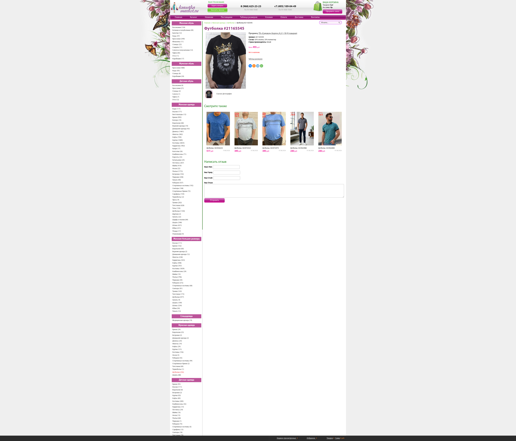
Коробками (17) (178, 59)
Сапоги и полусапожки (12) (182, 50)
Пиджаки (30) (177, 280)
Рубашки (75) (177, 424)
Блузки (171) (177, 112)
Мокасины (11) (178, 42)
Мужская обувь (186, 64)
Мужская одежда (186, 325)
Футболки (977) (178, 297)
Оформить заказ (332, 11)
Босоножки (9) (177, 85)
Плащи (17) (176, 231)
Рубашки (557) (177, 183)
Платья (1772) (177, 171)
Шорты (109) (177, 303)
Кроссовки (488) (178, 68)
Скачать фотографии (224, 94)
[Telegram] (257, 65)
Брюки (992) (177, 117)
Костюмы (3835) (178, 143)
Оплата (283, 17)
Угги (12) (175, 100)
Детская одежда (186, 380)
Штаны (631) (177, 225)
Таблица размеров (248, 17)
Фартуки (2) (176, 214)
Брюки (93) (176, 384)
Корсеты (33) (177, 157)
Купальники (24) (178, 160)
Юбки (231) (176, 228)
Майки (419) (177, 166)
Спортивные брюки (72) (181, 191)
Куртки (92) (176, 395)
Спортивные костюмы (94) (182, 361)
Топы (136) (176, 208)
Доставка (299, 17)
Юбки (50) (176, 308)
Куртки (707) (177, 266)
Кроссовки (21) (178, 88)
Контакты (315, 17)
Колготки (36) (177, 151)
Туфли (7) (175, 97)
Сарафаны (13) (177, 430)
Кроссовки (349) (178, 39)
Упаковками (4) (178, 234)
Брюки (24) (176, 329)
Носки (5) (175, 355)
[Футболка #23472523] (246, 128)
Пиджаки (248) (177, 177)
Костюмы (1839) (178, 269)
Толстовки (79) (177, 435)
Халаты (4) (176, 300)
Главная (178, 17)
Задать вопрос (217, 6)
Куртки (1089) (177, 140)
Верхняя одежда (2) (179, 251)
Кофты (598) (177, 263)
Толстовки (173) (178, 294)
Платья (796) (177, 277)
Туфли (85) (176, 53)
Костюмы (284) (178, 401)
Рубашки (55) (177, 358)
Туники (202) (177, 203)
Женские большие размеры (186, 239)
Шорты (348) (177, 222)
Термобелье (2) (178, 197)
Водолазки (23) (178, 332)
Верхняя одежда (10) (180, 126)
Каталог (193, 17)
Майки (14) (176, 274)
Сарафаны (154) (178, 194)
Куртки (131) (177, 349)
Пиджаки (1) (177, 421)
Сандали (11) (177, 47)
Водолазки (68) (178, 123)
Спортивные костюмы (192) (182, 186)
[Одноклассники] (254, 65)
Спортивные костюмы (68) (182, 286)
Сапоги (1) (176, 94)
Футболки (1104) (178, 211)
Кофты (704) (177, 137)
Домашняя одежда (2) (180, 338)
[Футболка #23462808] (330, 128)
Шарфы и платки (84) (180, 220)
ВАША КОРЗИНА (330, 2)
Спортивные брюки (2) (181, 364)
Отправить (214, 200)
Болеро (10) (176, 120)
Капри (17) (176, 149)
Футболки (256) (178, 372)
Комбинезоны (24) (179, 271)
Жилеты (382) (177, 134)
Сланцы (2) (176, 91)
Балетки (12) (177, 33)
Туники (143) (177, 291)
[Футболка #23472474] (274, 128)
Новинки (209, 17)
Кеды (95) (176, 71)
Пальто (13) (176, 311)
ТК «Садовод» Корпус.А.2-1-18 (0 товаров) (278, 33)
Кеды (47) (176, 36)
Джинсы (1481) (178, 131)
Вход (210, 2)
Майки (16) (176, 412)
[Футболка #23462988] (302, 128)
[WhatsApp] (261, 65)
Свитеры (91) (177, 288)
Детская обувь (186, 81)
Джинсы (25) (177, 341)
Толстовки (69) (177, 366)
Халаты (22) (176, 217)
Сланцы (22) (177, 44)
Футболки (230, 23)
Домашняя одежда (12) (181, 254)
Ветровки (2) (177, 335)
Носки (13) (176, 415)
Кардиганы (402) (178, 146)
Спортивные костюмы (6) (181, 427)
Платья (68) (176, 418)
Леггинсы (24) (177, 410)
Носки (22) (176, 168)
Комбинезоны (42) (179, 404)
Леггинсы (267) (178, 163)
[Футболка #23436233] (218, 128)
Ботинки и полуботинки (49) (183, 30)
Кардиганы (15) (178, 407)
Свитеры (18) (177, 432)
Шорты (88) (176, 375)
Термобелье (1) (178, 369)
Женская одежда (187, 105)
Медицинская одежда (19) (182, 320)
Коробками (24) (178, 76)
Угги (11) (175, 56)
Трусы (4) (175, 200)
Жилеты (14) (177, 344)
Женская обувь (186, 23)
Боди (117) (176, 109)
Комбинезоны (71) (179, 154)
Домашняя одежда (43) (181, 129)
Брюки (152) (177, 246)
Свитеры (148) (177, 188)
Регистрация (219, 2)
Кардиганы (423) (178, 260)
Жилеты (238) (177, 257)
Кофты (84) (176, 398)
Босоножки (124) (178, 27)
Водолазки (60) (178, 249)
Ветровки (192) (178, 174)
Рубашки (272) (177, 283)
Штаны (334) (177, 305)
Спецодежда (186, 316)
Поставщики (226, 17)
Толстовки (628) (178, 205)
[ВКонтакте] (250, 65)
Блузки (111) (177, 243)
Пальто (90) (176, 180)
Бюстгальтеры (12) (179, 114)
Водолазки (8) (177, 390)
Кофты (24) (176, 346)
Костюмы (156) (178, 352)
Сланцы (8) (176, 73)
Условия (269, 17)
